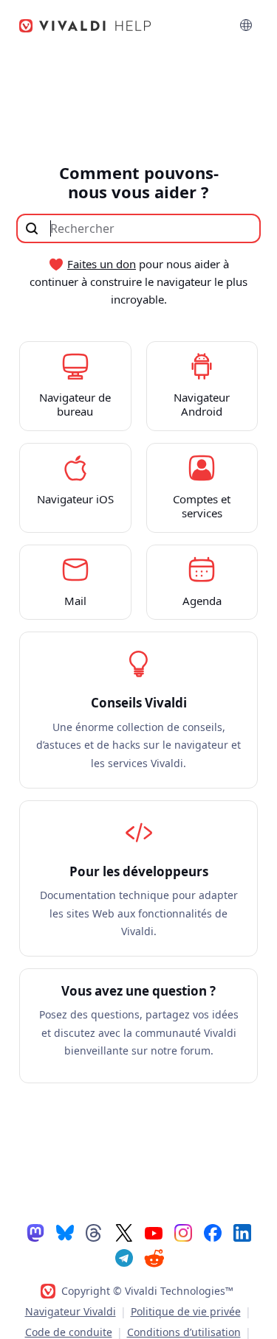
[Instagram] (183, 1232)
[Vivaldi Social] (35, 1232)
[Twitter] (124, 1232)
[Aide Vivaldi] (85, 25)
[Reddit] (153, 1258)
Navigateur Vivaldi (70, 1311)
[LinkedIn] (242, 1232)
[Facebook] (212, 1232)
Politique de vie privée (186, 1311)
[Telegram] (124, 1257)
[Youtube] (153, 1232)
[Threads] (94, 1232)
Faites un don (101, 263)
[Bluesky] (65, 1232)
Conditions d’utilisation (184, 1332)
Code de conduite (68, 1332)
